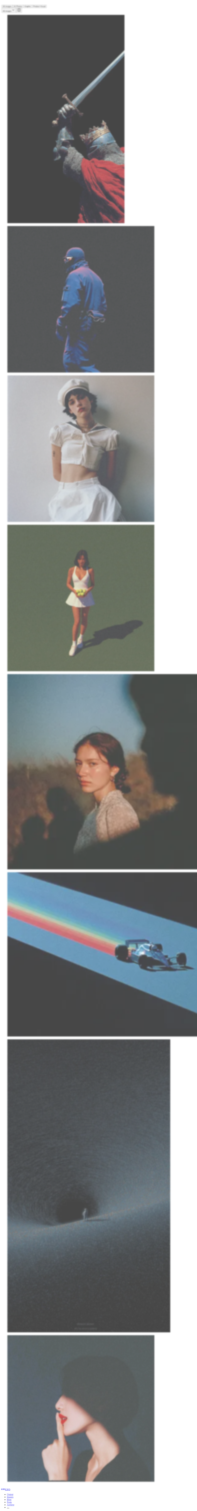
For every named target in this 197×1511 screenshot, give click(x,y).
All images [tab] (7, 6)
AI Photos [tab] (18, 6)
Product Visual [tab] (39, 6)
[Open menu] (8, 1508)
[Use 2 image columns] (19, 10)
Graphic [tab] (28, 6)
